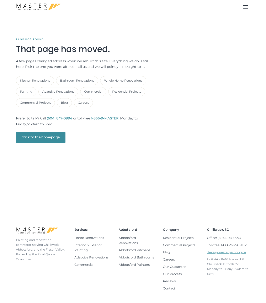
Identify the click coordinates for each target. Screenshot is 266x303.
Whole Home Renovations (123, 80)
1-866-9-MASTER (105, 118)
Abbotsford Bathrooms (136, 257)
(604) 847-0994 (59, 118)
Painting (26, 91)
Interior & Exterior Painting (88, 247)
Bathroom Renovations (77, 80)
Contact (169, 288)
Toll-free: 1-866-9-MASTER (227, 245)
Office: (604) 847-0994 (224, 238)
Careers (83, 102)
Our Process (172, 274)
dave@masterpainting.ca (226, 252)
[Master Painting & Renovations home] (38, 6)
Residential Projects (126, 91)
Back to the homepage (41, 137)
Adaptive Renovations (58, 91)
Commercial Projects (35, 102)
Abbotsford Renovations (128, 240)
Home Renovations (89, 238)
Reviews (169, 281)
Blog (64, 102)
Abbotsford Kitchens (134, 250)
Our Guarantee (174, 267)
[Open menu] (246, 7)
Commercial (93, 91)
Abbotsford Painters (134, 265)
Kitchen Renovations (35, 80)
